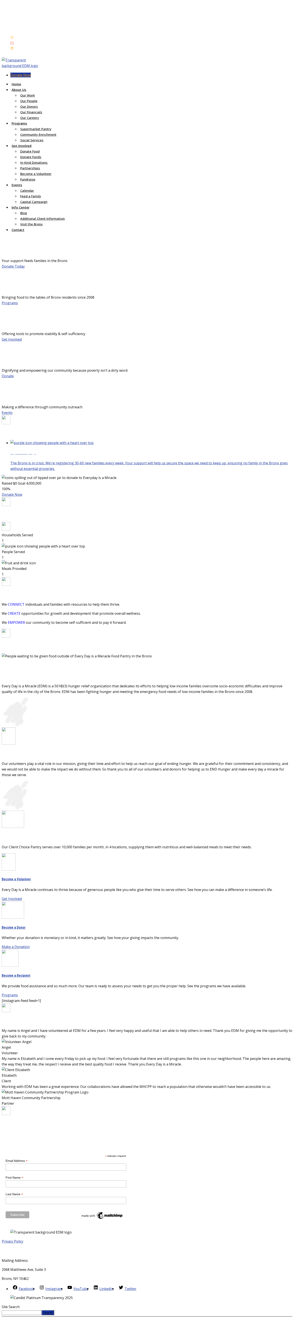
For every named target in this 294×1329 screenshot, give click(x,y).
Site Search (11, 1306)
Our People (28, 101)
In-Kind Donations (34, 162)
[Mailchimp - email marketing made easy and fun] (102, 1219)
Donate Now (20, 75)
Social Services (31, 140)
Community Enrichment (38, 134)
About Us (19, 89)
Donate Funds (30, 157)
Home (16, 84)
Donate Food (30, 151)
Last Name (14, 1194)
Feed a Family (30, 196)
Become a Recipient (16, 975)
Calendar (27, 190)
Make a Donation (16, 946)
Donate (8, 376)
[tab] (151, 456)
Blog (23, 213)
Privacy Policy (12, 1241)
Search (48, 1313)
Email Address (17, 1161)
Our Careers (29, 117)
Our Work (27, 95)
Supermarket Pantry (35, 129)
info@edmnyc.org (28, 43)
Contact (18, 230)
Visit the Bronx (31, 224)
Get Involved (21, 146)
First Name (14, 1178)
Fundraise (27, 179)
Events (17, 185)
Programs (19, 123)
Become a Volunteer (35, 174)
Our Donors (29, 106)
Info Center (20, 207)
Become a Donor (14, 927)
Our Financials (31, 112)
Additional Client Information (42, 218)
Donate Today (13, 266)
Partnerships (30, 168)
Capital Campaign (33, 202)
